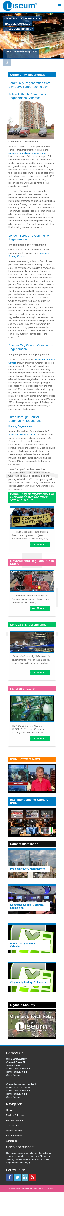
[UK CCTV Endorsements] (32, 641)
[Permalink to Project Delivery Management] (32, 863)
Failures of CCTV (22, 688)
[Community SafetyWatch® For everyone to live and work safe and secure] (32, 516)
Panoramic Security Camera (22, 434)
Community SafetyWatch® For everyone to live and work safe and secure (32, 497)
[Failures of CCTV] (32, 708)
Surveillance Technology (31, 86)
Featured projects (14, 1120)
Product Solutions (15, 1115)
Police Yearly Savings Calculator (23, 945)
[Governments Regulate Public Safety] (32, 580)
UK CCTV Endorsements (28, 624)
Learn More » (37, 544)
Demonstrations (14, 1130)
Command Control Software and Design (27, 906)
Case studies (12, 1125)
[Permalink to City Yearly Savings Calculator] (32, 977)
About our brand (14, 1135)
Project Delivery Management (27, 868)
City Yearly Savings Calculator (28, 982)
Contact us (11, 1141)
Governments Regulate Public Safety (32, 562)
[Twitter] (17, 1177)
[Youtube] (32, 1177)
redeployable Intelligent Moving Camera (27, 153)
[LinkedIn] (25, 1177)
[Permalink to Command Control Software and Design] (32, 899)
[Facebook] (9, 1177)
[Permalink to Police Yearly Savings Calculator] (32, 938)
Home (9, 1110)
